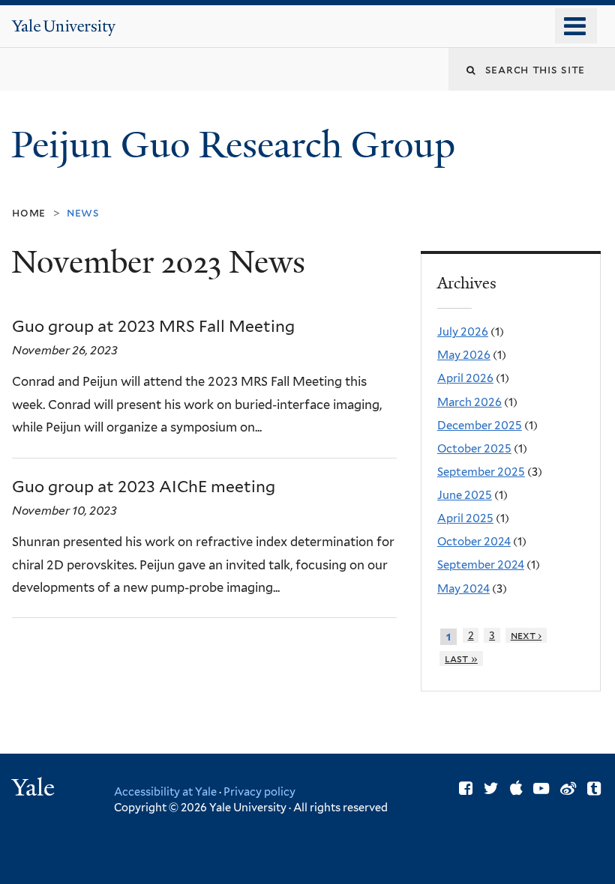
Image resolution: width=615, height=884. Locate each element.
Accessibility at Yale (165, 791)
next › (526, 635)
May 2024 (463, 589)
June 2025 (464, 495)
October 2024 (474, 541)
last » (461, 658)
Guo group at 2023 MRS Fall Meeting (153, 326)
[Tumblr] (594, 788)
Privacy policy (260, 791)
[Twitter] (491, 788)
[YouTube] (541, 788)
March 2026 (469, 402)
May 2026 (463, 355)
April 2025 (465, 518)
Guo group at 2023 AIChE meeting (143, 486)
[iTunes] (516, 788)
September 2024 (480, 565)
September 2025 (481, 472)
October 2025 (474, 448)
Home (29, 212)
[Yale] (35, 789)
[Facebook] (465, 788)
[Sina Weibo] (568, 788)
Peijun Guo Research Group (237, 145)
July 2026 (462, 332)
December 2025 (479, 425)
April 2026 (465, 378)
